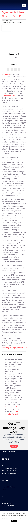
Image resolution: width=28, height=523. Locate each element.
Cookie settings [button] (21, 518)
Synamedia (6, 74)
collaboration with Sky (10, 96)
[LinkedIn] (11, 69)
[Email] (19, 69)
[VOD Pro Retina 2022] (7, 6)
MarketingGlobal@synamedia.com (14, 348)
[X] (8, 69)
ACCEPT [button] (14, 520)
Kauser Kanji (8, 20)
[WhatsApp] (15, 69)
